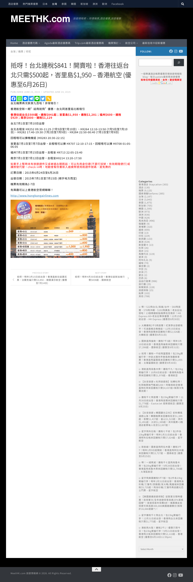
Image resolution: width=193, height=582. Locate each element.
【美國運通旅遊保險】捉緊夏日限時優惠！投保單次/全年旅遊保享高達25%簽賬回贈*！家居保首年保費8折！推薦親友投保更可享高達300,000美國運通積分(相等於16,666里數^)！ (161, 502)
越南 (141, 229)
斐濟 (141, 256)
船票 (141, 293)
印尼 (28, 51)
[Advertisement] (161, 110)
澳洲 (95, 4)
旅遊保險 (143, 290)
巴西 (141, 278)
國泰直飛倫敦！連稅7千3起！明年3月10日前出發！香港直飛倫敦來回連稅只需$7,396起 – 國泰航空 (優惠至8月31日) (160, 344)
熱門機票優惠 (30, 4)
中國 (141, 217)
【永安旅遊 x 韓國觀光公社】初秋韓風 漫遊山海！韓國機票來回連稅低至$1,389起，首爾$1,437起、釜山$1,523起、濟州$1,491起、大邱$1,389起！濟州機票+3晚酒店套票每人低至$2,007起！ (161, 419)
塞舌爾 (142, 266)
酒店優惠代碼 (30, 43)
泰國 (64, 4)
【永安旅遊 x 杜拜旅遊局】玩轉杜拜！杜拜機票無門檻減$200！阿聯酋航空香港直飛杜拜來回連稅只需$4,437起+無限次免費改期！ (161, 386)
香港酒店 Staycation (150, 184)
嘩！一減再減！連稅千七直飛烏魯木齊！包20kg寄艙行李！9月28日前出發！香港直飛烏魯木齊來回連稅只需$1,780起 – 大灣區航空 (160, 467)
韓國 (73, 4)
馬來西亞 (143, 220)
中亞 (141, 269)
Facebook (118, 4)
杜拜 (141, 247)
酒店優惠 (13, 4)
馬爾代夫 (143, 253)
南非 (141, 250)
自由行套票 (145, 281)
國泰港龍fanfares (148, 193)
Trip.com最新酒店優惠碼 (89, 43)
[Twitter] (43, 98)
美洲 (141, 241)
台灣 (54, 4)
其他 (141, 296)
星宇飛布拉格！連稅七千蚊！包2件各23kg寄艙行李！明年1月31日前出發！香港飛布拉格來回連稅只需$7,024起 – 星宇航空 (161, 436)
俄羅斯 (142, 223)
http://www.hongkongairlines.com (35, 195)
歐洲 (104, 4)
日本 (45, 4)
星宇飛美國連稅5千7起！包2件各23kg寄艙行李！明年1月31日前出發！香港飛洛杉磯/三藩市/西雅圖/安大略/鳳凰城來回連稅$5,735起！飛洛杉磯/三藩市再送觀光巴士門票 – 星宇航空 (161, 484)
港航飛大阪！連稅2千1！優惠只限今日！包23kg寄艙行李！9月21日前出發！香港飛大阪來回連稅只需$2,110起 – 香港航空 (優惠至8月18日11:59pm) (161, 532)
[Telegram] (31, 98)
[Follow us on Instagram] (176, 51)
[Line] (37, 98)
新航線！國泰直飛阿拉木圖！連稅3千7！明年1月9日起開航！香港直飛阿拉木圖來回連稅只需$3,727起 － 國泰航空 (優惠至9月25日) (161, 451)
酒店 (141, 187)
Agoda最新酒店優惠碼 (57, 43)
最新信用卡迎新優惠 (153, 43)
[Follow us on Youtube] (180, 51)
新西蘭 (142, 238)
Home (14, 43)
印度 (141, 232)
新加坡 (84, 4)
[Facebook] (13, 98)
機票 (20, 51)
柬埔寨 (142, 226)
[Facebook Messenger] (25, 98)
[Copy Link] (48, 98)
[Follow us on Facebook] (171, 51)
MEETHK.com (40, 18)
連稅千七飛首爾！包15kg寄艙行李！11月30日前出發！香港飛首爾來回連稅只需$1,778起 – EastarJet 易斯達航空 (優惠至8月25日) (161, 401)
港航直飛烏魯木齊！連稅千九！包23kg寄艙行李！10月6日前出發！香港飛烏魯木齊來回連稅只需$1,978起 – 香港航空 (161, 372)
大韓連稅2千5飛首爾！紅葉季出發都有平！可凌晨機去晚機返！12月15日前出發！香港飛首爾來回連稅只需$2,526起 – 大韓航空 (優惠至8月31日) (161, 330)
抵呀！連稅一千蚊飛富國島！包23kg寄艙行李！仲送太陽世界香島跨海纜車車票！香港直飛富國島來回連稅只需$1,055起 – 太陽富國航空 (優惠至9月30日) (161, 358)
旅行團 (142, 284)
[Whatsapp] (19, 98)
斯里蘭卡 (143, 244)
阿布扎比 (143, 259)
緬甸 (141, 262)
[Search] (179, 62)
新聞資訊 (143, 287)
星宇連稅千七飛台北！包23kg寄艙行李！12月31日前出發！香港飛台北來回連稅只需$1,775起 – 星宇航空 (161, 518)
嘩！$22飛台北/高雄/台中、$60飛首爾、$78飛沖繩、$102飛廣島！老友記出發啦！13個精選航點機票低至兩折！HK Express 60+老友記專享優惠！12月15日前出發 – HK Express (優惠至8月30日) (160, 313)
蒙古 (141, 275)
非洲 (141, 272)
